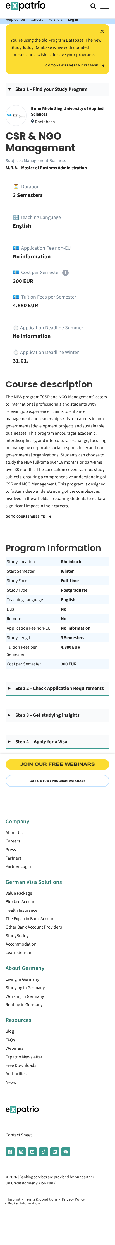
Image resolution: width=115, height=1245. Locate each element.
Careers (37, 19)
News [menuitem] (11, 1082)
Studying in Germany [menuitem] (25, 988)
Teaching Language (25, 600)
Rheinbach (71, 562)
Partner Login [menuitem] (18, 866)
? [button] (65, 273)
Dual (11, 609)
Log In (73, 19)
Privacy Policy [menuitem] (73, 1199)
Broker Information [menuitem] (24, 1203)
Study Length (19, 638)
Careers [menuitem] (13, 841)
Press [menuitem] (11, 850)
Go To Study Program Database (58, 781)
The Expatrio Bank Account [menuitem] (31, 919)
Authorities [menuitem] (16, 1074)
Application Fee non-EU (29, 628)
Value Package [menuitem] (19, 893)
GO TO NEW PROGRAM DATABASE (72, 65)
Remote (14, 619)
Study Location (21, 562)
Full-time (70, 581)
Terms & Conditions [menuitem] (41, 1199)
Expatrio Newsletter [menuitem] (24, 1057)
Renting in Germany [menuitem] (24, 1005)
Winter (67, 571)
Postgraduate (74, 590)
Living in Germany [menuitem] (22, 979)
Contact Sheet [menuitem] (19, 1135)
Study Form (17, 581)
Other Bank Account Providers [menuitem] (34, 927)
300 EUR (69, 664)
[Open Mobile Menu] (104, 6)
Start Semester (21, 571)
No (63, 609)
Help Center (15, 19)
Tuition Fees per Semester (22, 651)
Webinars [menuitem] (14, 1048)
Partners (56, 19)
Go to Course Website (26, 516)
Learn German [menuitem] (19, 952)
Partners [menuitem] (13, 858)
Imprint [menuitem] (14, 1199)
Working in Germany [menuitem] (25, 996)
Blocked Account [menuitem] (21, 902)
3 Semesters (72, 638)
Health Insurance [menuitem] (21, 910)
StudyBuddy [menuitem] (17, 936)
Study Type (17, 590)
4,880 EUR (70, 647)
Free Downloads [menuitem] (21, 1065)
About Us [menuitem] (14, 833)
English (68, 600)
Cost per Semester (24, 664)
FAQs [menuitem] (10, 1040)
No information (75, 628)
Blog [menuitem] (10, 1031)
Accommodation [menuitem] (21, 944)
